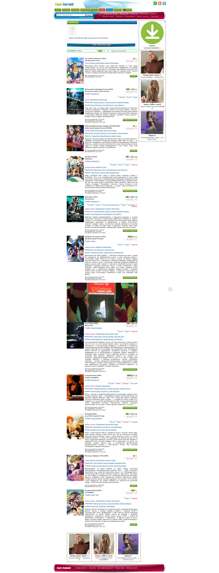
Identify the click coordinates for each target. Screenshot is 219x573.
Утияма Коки (95, 136)
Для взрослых (100, 501)
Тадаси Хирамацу (109, 463)
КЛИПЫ (128, 10)
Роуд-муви (134, 383)
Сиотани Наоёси (99, 102)
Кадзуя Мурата (112, 133)
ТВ (94, 10)
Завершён (134, 164)
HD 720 (129, 97)
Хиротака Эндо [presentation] (73, 22)
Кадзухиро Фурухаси (100, 133)
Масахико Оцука (120, 463)
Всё (94, 45)
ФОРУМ (109, 10)
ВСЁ (57, 10)
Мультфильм (114, 63)
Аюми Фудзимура (105, 136)
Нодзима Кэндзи (108, 105)
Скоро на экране (111, 14)
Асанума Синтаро (97, 252)
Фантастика (103, 100)
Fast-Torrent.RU (66, 3)
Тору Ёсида (106, 427)
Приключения (94, 100)
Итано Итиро (98, 336)
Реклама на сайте (132, 568)
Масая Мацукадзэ (97, 339)
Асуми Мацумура (116, 427)
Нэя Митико (113, 430)
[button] (100, 51)
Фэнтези (108, 460)
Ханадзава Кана (96, 214)
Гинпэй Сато (105, 391)
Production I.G (95, 94)
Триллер (108, 209)
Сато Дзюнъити (99, 250)
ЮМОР (102, 10)
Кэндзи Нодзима (96, 105)
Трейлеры (155, 16)
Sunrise (93, 241)
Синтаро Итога (122, 170)
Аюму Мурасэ (95, 173)
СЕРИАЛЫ (75, 10)
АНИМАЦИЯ (85, 10)
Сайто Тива (104, 430)
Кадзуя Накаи (95, 391)
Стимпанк (134, 421)
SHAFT (93, 495)
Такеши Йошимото (113, 388)
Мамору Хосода (125, 388)
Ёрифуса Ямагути (126, 503)
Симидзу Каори (108, 252)
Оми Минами (110, 506)
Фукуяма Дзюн (118, 252)
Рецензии (134, 14)
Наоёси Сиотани (110, 102)
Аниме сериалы (90, 167)
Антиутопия (131, 204)
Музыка (107, 63)
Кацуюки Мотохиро (123, 211)
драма (114, 130)
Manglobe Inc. (95, 380)
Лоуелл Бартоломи (120, 466)
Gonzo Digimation (96, 328)
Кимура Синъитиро (100, 503)
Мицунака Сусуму (99, 170)
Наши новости (143, 16)
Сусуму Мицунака (111, 170)
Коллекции (124, 14)
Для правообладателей (105, 568)
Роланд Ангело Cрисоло (99, 466)
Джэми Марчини (108, 339)
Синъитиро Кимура (113, 503)
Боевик (92, 130)
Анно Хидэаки (98, 463)
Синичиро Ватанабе (100, 388)
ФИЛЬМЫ (66, 10)
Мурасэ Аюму (104, 173)
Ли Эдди (110, 466)
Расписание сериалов (148, 14)
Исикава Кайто (114, 173)
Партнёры (92, 568)
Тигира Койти (98, 427)
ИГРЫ (119, 10)
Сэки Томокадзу (119, 105)
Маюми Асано (95, 430)
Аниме (87, 63)
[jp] (136, 59)
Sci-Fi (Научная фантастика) (111, 204)
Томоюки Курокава (123, 102)
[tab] (73, 22)
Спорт (104, 167)
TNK (97, 495)
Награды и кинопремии (125, 16)
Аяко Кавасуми (114, 391)
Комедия (93, 63)
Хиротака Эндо (123, 133)
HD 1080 (122, 97)
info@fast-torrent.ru (81, 568)
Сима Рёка (102, 506)
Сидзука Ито (117, 214)
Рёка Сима (94, 506)
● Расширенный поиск (86, 17)
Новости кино (108, 16)
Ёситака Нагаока (108, 336)
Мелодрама (100, 63)
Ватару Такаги (116, 136)
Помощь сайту (119, 568)
